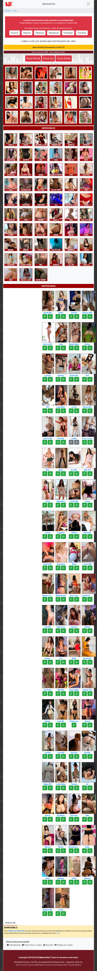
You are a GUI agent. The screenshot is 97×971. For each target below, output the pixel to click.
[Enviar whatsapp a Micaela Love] (76, 850)
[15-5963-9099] (58, 725)
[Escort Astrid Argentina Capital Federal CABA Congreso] (89, 708)
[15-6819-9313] (84, 379)
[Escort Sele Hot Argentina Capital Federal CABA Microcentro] (76, 803)
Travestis (82, 33)
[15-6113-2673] (84, 662)
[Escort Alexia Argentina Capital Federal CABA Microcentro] (62, 834)
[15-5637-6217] (44, 882)
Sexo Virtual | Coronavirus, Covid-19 (48, 47)
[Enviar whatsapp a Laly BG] (50, 630)
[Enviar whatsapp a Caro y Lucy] (89, 442)
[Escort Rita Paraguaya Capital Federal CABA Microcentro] (89, 803)
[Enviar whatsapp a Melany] (63, 882)
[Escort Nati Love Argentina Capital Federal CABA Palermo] (62, 614)
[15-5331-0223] (44, 630)
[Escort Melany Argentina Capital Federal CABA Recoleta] (62, 866)
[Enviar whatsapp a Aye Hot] (76, 756)
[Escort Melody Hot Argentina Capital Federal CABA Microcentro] (62, 583)
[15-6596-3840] (71, 630)
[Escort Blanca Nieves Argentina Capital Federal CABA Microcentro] (56, 169)
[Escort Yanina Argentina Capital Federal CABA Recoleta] (11, 102)
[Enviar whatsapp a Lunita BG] (76, 505)
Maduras (40, 33)
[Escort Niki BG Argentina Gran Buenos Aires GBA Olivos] (26, 102)
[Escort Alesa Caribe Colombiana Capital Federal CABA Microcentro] (26, 259)
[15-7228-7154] (44, 505)
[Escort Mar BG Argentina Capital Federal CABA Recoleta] (11, 87)
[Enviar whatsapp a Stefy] (76, 662)
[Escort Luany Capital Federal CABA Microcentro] (26, 117)
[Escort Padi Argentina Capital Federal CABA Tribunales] (56, 154)
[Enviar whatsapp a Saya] (50, 882)
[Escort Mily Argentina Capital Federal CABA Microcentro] (11, 73)
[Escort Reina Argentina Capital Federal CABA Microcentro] (41, 169)
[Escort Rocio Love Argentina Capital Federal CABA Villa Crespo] (26, 274)
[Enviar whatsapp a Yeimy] (63, 316)
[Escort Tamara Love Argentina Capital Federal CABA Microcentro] (49, 583)
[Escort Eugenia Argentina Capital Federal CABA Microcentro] (62, 520)
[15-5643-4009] (44, 756)
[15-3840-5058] (58, 379)
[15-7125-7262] (44, 662)
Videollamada (15, 945)
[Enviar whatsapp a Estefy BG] (50, 316)
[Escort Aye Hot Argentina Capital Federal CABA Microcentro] (76, 740)
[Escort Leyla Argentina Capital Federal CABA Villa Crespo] (70, 73)
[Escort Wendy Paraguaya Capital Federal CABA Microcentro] (26, 244)
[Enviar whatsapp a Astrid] (89, 725)
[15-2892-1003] (58, 316)
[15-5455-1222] (84, 756)
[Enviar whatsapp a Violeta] (76, 316)
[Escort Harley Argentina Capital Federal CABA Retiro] (89, 614)
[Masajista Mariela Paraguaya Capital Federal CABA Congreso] (62, 677)
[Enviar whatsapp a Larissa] (50, 379)
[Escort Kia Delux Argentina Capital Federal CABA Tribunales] (49, 677)
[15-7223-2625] (58, 348)
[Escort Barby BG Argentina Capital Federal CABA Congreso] (89, 646)
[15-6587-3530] (44, 536)
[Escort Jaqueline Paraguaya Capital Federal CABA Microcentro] (62, 551)
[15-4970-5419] (71, 693)
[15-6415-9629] (84, 850)
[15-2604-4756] (44, 819)
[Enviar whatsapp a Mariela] (63, 693)
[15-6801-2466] (44, 316)
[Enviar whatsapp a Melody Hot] (63, 599)
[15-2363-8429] (71, 379)
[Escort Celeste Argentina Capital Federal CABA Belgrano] (11, 259)
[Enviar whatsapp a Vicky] (76, 882)
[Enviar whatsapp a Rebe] (76, 568)
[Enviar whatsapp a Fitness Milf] (89, 316)
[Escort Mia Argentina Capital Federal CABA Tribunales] (41, 154)
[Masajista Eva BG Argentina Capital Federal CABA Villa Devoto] (76, 457)
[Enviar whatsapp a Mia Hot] (89, 473)
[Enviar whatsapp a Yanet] (50, 536)
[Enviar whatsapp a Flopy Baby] (76, 693)
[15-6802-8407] (71, 882)
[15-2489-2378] (44, 379)
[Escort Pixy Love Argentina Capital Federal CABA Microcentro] (76, 583)
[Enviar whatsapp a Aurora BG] (50, 348)
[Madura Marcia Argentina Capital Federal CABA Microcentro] (49, 834)
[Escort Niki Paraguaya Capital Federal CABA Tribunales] (11, 274)
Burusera (49, 945)
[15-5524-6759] (44, 442)
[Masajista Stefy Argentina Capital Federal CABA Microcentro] (76, 646)
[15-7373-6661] (84, 316)
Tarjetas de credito (65, 945)
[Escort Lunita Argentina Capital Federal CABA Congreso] (86, 244)
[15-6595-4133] (84, 787)
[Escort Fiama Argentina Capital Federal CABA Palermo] (49, 646)
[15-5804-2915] (58, 599)
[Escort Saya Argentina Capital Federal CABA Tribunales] (49, 866)
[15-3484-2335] (44, 410)
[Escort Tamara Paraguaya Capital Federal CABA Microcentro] (76, 771)
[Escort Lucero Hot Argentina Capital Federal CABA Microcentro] (26, 169)
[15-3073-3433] (71, 662)
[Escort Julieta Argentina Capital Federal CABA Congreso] (71, 184)
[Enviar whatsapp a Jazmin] (50, 756)
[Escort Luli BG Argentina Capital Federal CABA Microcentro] (71, 259)
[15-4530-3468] (71, 505)
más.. (58, 933)
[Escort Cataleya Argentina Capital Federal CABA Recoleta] (11, 169)
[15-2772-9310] (58, 662)
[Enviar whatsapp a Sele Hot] (76, 819)
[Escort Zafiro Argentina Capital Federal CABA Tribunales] (26, 154)
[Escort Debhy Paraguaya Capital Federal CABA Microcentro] (89, 331)
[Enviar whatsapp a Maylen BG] (50, 913)
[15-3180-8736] (71, 787)
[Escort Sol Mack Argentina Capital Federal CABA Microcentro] (62, 803)
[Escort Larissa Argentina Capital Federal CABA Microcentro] (49, 363)
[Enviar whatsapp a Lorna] (76, 410)
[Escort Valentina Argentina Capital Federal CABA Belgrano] (62, 488)
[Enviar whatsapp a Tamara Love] (50, 599)
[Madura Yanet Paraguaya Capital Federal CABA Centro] (49, 520)
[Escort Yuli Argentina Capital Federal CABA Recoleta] (89, 363)
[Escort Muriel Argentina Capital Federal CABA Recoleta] (11, 244)
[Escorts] (9, 3)
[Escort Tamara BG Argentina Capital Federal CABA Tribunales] (56, 139)
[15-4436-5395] (58, 568)
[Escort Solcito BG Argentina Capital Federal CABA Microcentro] (86, 214)
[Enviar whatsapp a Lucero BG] (89, 568)
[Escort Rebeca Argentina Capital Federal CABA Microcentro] (89, 866)
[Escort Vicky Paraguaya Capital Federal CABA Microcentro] (76, 866)
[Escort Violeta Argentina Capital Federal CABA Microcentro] (76, 300)
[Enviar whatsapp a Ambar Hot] (89, 693)
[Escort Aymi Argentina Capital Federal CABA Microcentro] (71, 169)
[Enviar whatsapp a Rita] (89, 819)
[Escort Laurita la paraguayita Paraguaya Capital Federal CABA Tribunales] (89, 583)
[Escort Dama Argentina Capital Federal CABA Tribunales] (86, 229)
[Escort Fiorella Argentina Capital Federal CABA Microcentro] (62, 426)
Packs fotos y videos (33, 945)
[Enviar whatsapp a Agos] (63, 473)
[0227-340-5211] (44, 599)
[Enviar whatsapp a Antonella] (76, 379)
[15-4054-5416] (84, 473)
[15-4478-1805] (84, 819)
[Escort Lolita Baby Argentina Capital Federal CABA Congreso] (62, 771)
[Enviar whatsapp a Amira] (50, 819)
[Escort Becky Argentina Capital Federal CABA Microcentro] (11, 117)
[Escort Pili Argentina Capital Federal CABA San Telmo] (26, 229)
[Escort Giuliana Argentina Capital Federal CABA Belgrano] (56, 117)
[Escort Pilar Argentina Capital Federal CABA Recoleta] (85, 87)
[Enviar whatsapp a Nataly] (50, 725)
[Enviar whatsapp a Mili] (50, 473)
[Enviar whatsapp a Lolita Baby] (63, 787)
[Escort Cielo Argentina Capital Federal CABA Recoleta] (41, 117)
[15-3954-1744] (71, 316)
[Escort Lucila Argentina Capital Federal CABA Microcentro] (56, 214)
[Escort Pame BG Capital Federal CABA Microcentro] (89, 520)
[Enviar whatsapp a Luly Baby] (63, 410)
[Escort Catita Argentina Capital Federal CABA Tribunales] (76, 426)
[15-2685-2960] (84, 568)
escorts (24, 965)
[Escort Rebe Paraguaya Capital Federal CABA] (76, 551)
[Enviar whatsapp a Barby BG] (89, 662)
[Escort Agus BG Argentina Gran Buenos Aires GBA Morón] (26, 199)
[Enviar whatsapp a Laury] (89, 505)
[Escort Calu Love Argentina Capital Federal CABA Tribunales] (56, 244)
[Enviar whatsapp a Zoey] (50, 505)
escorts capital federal (36, 965)
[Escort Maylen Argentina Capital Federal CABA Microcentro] (70, 102)
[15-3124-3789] (84, 505)
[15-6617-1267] (71, 599)
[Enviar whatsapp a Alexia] (63, 850)
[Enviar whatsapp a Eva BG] (76, 473)
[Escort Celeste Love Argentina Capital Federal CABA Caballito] (71, 199)
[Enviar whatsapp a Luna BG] (63, 756)
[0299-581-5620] (44, 348)
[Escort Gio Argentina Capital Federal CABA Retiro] (49, 394)
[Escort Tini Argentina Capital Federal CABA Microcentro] (86, 184)
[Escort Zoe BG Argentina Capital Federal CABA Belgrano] (56, 102)
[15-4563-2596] (71, 568)
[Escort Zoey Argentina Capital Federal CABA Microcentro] (49, 488)
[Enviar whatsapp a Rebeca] (89, 882)
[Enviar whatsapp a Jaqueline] (63, 568)
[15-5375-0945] (44, 850)
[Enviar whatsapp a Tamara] (76, 787)
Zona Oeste (64, 58)
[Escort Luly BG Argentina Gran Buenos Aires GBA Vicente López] (86, 169)
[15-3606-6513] (58, 442)
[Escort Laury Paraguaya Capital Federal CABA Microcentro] (89, 488)
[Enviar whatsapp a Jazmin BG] (50, 442)
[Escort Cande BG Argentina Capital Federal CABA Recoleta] (11, 214)
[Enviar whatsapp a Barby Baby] (76, 348)
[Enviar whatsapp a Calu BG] (63, 725)
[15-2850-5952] (74, 725)
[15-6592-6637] (84, 693)
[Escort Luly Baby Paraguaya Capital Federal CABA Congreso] (62, 394)
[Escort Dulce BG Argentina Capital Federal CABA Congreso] (41, 229)
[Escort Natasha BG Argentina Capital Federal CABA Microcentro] (26, 184)
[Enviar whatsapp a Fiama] (50, 662)
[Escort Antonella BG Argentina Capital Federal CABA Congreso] (41, 139)
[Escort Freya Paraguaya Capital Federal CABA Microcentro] (26, 139)
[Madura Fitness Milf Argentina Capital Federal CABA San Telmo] (89, 300)
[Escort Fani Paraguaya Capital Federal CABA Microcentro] (71, 214)
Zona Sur (48, 58)
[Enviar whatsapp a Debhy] (89, 348)
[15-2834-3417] (58, 693)
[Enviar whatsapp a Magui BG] (50, 787)
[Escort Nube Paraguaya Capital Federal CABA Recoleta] (89, 834)
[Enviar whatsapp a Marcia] (50, 850)
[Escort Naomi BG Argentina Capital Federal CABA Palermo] (89, 394)
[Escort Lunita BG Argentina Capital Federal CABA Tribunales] (76, 488)
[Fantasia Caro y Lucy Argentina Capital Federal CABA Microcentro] (89, 426)
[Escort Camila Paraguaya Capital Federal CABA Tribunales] (11, 139)
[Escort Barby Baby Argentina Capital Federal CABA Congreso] (76, 331)
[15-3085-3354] (71, 850)
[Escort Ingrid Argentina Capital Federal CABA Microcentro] (41, 214)
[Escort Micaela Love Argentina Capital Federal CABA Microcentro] (76, 834)
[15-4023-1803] (84, 442)
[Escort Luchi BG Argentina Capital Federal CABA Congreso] (11, 199)
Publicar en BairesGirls (16, 931)
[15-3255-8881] (58, 850)
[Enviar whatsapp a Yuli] (89, 379)
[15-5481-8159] (44, 568)
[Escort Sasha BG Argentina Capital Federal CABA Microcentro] (49, 551)
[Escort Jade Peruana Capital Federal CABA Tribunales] (62, 331)
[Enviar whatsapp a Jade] (63, 348)
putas (18, 965)
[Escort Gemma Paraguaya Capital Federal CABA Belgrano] (76, 614)
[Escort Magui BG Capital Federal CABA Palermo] (49, 771)
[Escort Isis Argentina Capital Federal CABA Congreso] (62, 646)
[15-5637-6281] (58, 473)
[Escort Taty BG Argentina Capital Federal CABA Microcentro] (41, 184)
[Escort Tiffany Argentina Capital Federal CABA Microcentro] (76, 520)
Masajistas (54, 33)
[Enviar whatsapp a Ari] (89, 787)
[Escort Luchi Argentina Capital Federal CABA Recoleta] (70, 117)
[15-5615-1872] (58, 882)
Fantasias (68, 33)
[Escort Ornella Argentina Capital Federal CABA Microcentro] (86, 259)
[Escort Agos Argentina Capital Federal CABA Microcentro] (62, 457)
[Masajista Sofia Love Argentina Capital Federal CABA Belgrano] (76, 708)
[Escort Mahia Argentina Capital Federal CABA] (71, 229)
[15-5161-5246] (44, 725)
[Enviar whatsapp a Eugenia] (63, 536)
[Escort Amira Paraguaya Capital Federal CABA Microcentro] (49, 803)
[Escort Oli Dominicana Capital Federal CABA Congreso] (56, 199)
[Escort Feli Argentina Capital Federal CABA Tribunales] (11, 184)
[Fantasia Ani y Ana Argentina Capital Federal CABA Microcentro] (26, 73)
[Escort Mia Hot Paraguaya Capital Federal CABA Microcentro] (89, 457)
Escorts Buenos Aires (59, 965)
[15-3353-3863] (58, 756)
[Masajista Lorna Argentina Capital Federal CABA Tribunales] (76, 394)
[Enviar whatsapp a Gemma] (76, 630)
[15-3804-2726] (84, 410)
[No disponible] (71, 442)
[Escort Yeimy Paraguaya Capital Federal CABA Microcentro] (62, 300)
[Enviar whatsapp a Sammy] (63, 379)
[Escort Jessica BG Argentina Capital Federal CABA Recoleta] (85, 73)
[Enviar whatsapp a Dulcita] (89, 756)
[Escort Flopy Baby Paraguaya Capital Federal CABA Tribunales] (76, 677)
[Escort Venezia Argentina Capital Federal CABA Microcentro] (56, 259)
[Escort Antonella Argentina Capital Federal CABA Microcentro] (76, 363)
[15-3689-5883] (58, 819)
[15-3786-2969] (44, 693)
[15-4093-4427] (84, 536)
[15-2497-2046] (71, 536)
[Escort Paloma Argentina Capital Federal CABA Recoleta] (85, 102)
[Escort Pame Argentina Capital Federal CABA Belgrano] (26, 87)
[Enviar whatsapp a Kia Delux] (50, 693)
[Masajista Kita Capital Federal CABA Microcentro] (56, 87)
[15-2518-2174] (58, 630)
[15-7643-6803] (84, 725)
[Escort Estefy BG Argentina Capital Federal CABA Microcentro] (49, 300)
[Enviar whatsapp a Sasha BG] (50, 568)
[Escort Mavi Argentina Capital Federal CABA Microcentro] (41, 73)
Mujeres (27, 33)
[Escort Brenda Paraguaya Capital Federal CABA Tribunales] (71, 244)
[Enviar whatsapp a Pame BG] (89, 536)
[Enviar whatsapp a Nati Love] (63, 630)
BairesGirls (48, 3)
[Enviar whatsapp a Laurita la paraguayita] (89, 599)
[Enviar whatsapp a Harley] (89, 630)
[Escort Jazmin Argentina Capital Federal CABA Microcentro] (49, 740)
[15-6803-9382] (58, 536)
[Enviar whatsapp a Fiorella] (63, 442)
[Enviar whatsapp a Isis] (63, 662)
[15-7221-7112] (44, 913)
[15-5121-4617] (71, 756)
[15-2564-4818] (58, 913)
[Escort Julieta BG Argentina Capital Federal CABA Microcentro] (11, 154)
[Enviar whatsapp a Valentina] (63, 505)
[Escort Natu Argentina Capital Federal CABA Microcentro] (56, 73)
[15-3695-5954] (44, 473)
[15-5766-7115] (84, 348)
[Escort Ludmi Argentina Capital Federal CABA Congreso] (11, 229)
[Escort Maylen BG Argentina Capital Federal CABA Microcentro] (49, 897)
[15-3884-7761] (58, 505)
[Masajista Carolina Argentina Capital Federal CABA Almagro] (41, 199)
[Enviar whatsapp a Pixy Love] (76, 599)
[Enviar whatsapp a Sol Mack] (63, 819)
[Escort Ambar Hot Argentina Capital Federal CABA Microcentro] (89, 677)
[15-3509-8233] (44, 787)
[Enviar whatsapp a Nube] (89, 850)
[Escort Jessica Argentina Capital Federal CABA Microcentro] (86, 139)
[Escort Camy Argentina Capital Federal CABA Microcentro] (62, 897)
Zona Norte (33, 58)
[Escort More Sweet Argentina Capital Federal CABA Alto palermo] (41, 274)
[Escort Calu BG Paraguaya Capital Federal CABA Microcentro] (62, 708)
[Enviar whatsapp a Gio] (50, 410)
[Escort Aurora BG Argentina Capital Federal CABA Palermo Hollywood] (49, 331)
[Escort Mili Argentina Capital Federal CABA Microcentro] (49, 457)
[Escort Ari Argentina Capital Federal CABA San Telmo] (89, 771)
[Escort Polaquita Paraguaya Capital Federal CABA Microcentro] (85, 117)
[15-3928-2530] (71, 348)
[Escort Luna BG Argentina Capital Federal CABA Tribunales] (62, 740)
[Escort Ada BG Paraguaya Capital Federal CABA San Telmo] (41, 244)
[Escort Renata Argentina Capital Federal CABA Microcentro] (70, 87)
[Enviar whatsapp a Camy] (63, 913)
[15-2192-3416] (84, 630)
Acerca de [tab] (10, 922)
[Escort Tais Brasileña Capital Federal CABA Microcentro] (26, 214)
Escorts (14, 33)
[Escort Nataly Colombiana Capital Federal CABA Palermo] (49, 708)
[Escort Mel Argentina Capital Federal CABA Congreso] (41, 259)
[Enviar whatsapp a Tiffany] (76, 536)
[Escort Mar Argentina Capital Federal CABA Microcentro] (86, 154)
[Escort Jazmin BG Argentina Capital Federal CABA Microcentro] (49, 426)
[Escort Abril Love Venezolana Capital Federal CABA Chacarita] (41, 87)
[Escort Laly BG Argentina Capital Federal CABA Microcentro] (49, 614)
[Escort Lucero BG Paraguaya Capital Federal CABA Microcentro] (89, 551)
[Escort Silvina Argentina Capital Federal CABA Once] (56, 229)
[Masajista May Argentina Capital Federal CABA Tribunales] (41, 102)
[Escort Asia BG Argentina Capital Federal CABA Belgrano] (71, 154)
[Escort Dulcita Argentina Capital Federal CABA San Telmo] (89, 740)
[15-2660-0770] (71, 410)
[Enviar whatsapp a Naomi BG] (89, 410)
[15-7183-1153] (71, 473)
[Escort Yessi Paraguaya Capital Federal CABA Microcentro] (86, 199)
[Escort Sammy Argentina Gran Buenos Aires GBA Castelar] (62, 363)
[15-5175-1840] (71, 819)
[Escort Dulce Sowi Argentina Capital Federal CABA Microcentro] (56, 184)
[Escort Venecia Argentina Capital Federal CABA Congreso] (71, 139)
